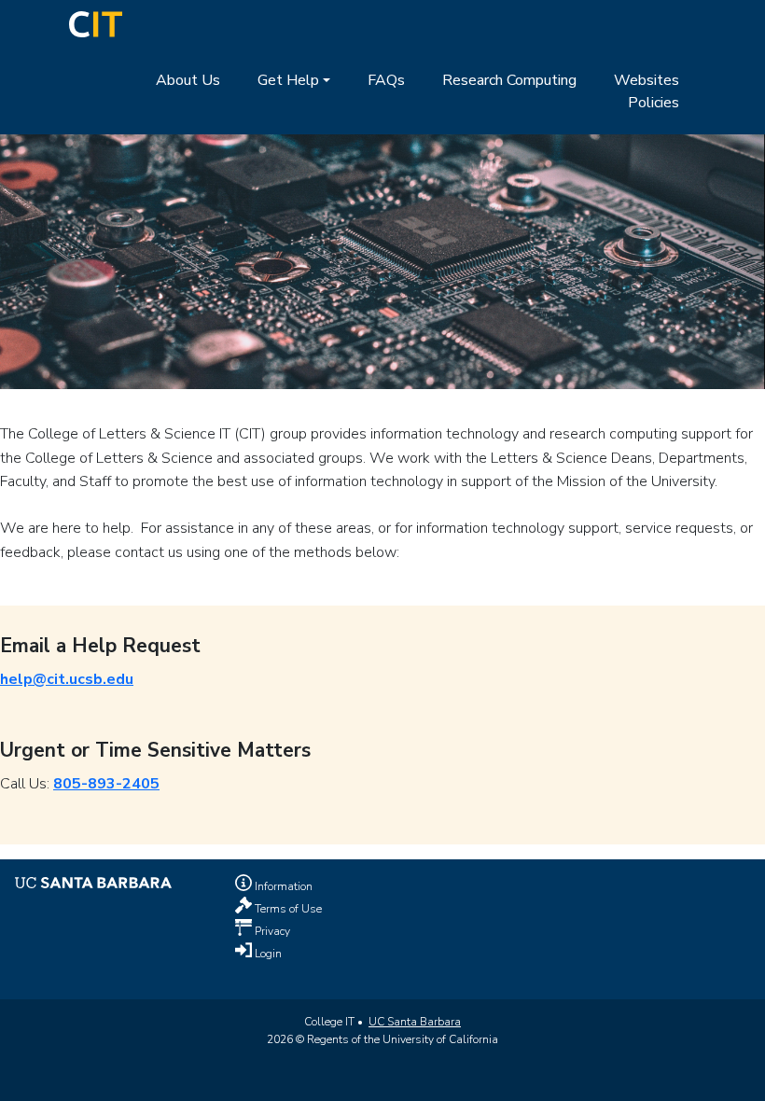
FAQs (386, 80)
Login (267, 953)
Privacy (271, 931)
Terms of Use (287, 908)
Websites (646, 80)
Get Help (288, 80)
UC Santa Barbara (415, 1021)
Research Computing (509, 80)
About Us (188, 80)
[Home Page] (95, 23)
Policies (653, 102)
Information (282, 886)
